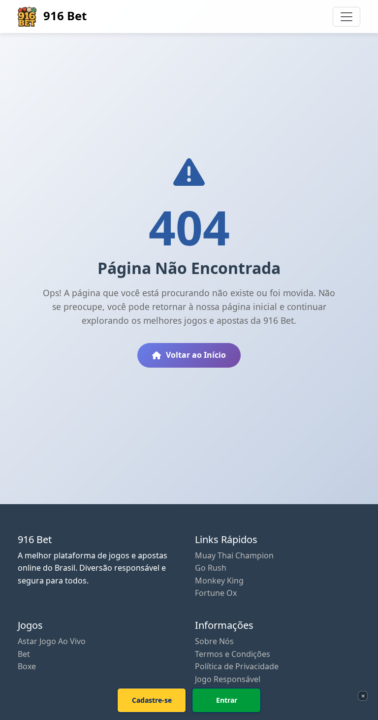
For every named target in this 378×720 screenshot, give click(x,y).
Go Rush (210, 567)
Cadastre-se (152, 700)
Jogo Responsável (227, 679)
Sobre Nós (214, 641)
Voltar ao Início (196, 354)
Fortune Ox (216, 592)
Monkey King (219, 580)
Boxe (27, 666)
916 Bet (63, 15)
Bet (24, 654)
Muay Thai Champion (234, 555)
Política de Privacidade (237, 666)
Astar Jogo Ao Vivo (52, 641)
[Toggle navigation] (346, 17)
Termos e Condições (232, 654)
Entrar (226, 700)
